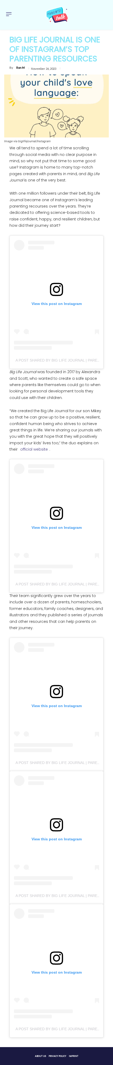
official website (34, 449)
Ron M (20, 67)
